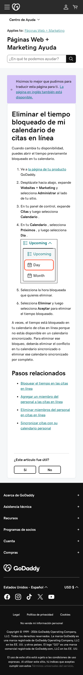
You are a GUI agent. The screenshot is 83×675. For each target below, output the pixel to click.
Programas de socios (20, 529)
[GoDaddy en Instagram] (18, 599)
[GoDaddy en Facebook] (7, 599)
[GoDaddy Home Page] (22, 568)
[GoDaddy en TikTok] (29, 599)
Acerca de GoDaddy (19, 495)
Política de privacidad (40, 614)
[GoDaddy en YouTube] (51, 599)
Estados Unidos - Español (23, 587)
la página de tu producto (47, 169)
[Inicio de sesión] (66, 7)
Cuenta (9, 541)
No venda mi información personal (41, 623)
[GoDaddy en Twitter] (40, 599)
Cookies (65, 614)
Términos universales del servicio (52, 665)
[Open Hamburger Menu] (5, 7)
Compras (11, 552)
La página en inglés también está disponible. (40, 92)
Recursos (11, 518)
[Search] (71, 59)
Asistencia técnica (17, 506)
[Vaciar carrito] (75, 7)
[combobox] (36, 59)
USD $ (69, 587)
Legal (16, 614)
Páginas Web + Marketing (45, 30)
